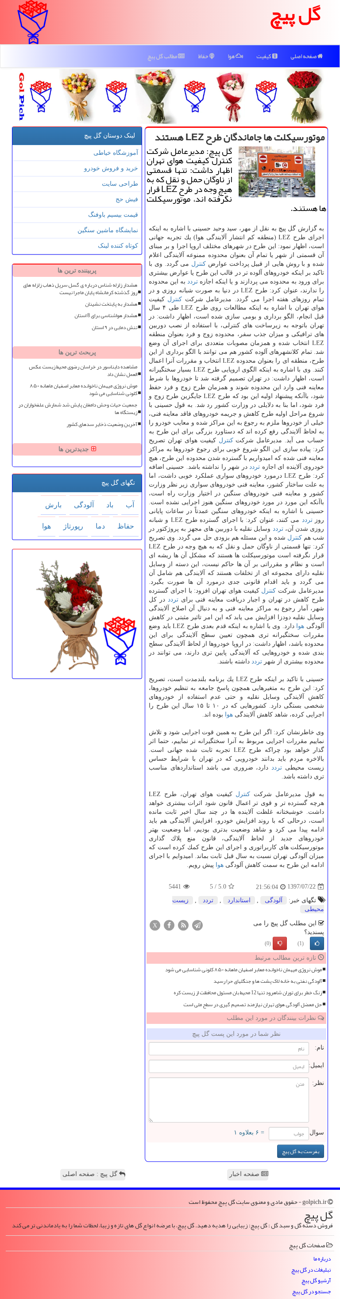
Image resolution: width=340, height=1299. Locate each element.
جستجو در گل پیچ (311, 1292)
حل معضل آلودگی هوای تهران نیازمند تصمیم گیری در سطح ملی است (252, 1005)
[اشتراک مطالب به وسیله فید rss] (183, 924)
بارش (53, 505)
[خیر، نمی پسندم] (280, 943)
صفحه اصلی (303, 56)
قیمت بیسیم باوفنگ (113, 214)
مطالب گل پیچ (162, 56)
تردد (192, 281)
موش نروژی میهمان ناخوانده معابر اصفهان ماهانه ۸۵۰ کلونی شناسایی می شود (243, 970)
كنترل (198, 264)
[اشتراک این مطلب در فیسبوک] (169, 924)
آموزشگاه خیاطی (115, 152)
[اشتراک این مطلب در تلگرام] (197, 924)
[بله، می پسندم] (317, 943)
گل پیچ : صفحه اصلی (90, 1174)
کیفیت (264, 56)
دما (100, 526)
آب (130, 505)
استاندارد (239, 900)
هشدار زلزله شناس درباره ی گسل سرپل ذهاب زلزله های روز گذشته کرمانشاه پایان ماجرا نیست (80, 289)
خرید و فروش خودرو (111, 168)
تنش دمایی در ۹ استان (114, 327)
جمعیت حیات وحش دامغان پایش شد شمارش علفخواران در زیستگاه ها (77, 409)
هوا (232, 56)
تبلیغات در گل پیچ (311, 1270)
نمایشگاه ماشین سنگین (107, 230)
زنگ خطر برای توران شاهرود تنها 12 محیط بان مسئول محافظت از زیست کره (248, 993)
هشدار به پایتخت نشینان (111, 304)
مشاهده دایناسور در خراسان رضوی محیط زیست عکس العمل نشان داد (83, 370)
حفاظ (203, 56)
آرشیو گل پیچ (316, 1281)
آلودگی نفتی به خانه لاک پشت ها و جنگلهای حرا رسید (267, 981)
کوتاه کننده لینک (118, 245)
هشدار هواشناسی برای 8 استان (105, 315)
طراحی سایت (120, 183)
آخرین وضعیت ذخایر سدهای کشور (101, 424)
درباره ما (322, 1259)
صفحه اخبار (245, 1174)
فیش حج (127, 199)
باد (109, 505)
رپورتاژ (73, 526)
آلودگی (273, 900)
